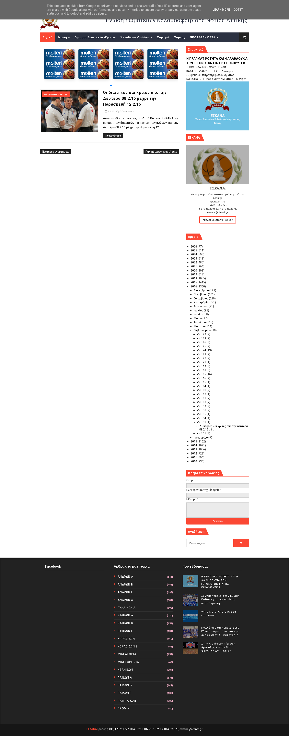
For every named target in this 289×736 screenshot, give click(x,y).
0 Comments (127, 111)
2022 (194, 262)
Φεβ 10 (202, 402)
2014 (194, 445)
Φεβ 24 (202, 350)
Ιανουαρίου (201, 437)
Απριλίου (200, 322)
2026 (194, 246)
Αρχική (47, 37)
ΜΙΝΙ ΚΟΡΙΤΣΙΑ (128, 662)
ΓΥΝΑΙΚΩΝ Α (127, 607)
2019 (194, 274)
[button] (111, 85)
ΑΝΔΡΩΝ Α (125, 576)
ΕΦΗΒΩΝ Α (125, 615)
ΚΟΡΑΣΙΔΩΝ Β (128, 646)
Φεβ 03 (202, 422)
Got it (238, 9)
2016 (194, 286)
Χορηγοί (163, 37)
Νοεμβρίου (201, 294)
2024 (194, 254)
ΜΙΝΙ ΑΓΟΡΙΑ (127, 654)
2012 (194, 453)
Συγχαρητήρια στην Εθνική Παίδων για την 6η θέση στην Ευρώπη (220, 599)
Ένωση (62, 37)
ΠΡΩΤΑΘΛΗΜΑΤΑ (202, 37)
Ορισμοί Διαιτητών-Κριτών (95, 37)
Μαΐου (198, 318)
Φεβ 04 (202, 418)
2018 (194, 278)
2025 (194, 250)
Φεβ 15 (202, 382)
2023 (194, 258)
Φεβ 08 (202, 410)
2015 (194, 441)
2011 (194, 457)
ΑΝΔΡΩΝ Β (125, 584)
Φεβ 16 (202, 378)
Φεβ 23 (202, 354)
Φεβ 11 (202, 398)
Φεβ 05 (202, 414)
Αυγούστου (201, 306)
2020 (194, 270)
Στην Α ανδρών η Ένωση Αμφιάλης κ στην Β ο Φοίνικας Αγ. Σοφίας (218, 647)
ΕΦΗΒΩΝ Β (125, 623)
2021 (194, 266)
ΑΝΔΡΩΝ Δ (125, 600)
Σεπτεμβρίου (202, 302)
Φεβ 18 (202, 370)
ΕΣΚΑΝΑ (92, 729)
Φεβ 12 (202, 394)
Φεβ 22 (202, 358)
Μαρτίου (199, 326)
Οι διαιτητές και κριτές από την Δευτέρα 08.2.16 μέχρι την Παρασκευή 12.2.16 (135, 98)
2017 (194, 282)
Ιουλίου (199, 310)
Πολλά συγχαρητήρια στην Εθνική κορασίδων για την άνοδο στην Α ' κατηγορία (220, 631)
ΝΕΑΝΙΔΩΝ (125, 669)
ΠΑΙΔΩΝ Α (125, 677)
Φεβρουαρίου (203, 330)
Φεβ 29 (202, 334)
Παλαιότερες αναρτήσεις (161, 151)
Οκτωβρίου (201, 298)
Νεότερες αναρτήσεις (55, 151)
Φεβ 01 (202, 433)
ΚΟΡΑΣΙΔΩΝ (126, 638)
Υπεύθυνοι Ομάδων (135, 37)
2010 (194, 461)
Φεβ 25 (202, 346)
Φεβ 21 (202, 362)
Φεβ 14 (202, 386)
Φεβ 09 (202, 406)
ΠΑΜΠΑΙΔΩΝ (127, 700)
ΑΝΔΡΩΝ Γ (125, 592)
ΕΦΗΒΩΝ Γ (125, 631)
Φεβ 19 (202, 366)
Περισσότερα (113, 135)
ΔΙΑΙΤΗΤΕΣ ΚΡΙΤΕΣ (57, 94)
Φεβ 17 (202, 374)
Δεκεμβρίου (201, 290)
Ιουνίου (199, 314)
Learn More (221, 9)
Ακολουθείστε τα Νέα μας (217, 219)
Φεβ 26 (202, 342)
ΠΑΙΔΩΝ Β (125, 685)
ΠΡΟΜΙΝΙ (124, 708)
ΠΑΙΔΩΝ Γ (125, 692)
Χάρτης (179, 37)
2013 (194, 449)
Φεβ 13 (202, 390)
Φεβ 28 (202, 338)
